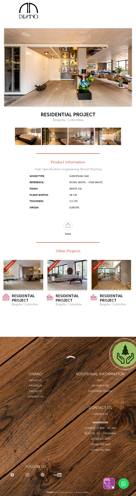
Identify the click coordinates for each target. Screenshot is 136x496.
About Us (35, 380)
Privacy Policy (82, 492)
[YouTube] (57, 475)
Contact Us (100, 414)
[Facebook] (12, 475)
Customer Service (100, 391)
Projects (35, 391)
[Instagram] (27, 475)
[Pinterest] (42, 475)
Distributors (100, 385)
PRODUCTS (35, 385)
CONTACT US (36, 396)
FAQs (100, 380)
